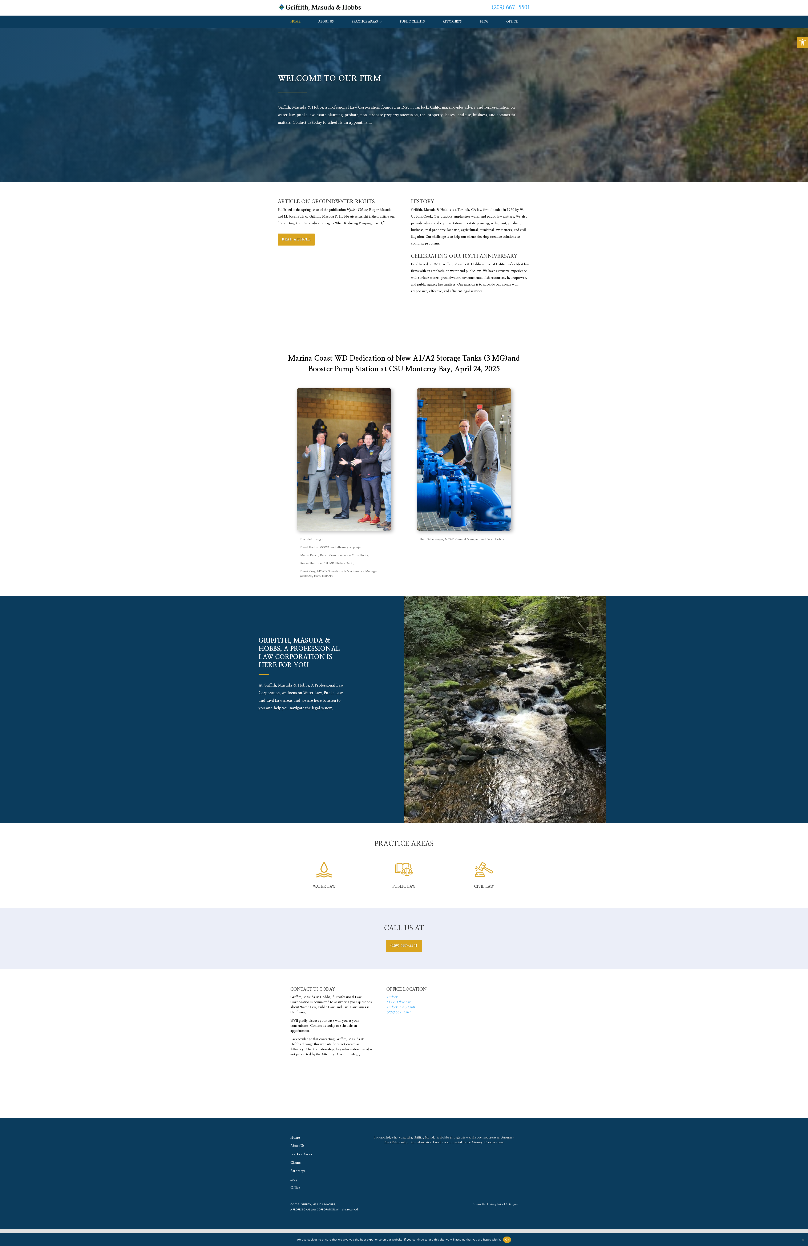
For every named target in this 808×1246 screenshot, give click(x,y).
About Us (326, 21)
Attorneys (452, 21)
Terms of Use (479, 1204)
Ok (507, 1239)
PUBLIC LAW (404, 887)
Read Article (296, 239)
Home (295, 21)
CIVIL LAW (484, 887)
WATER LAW (324, 887)
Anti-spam (512, 1204)
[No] (803, 1240)
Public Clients (412, 21)
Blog (484, 21)
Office (512, 21)
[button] (802, 42)
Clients (295, 1162)
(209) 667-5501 (511, 7)
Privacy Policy (496, 1204)
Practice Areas (365, 21)
